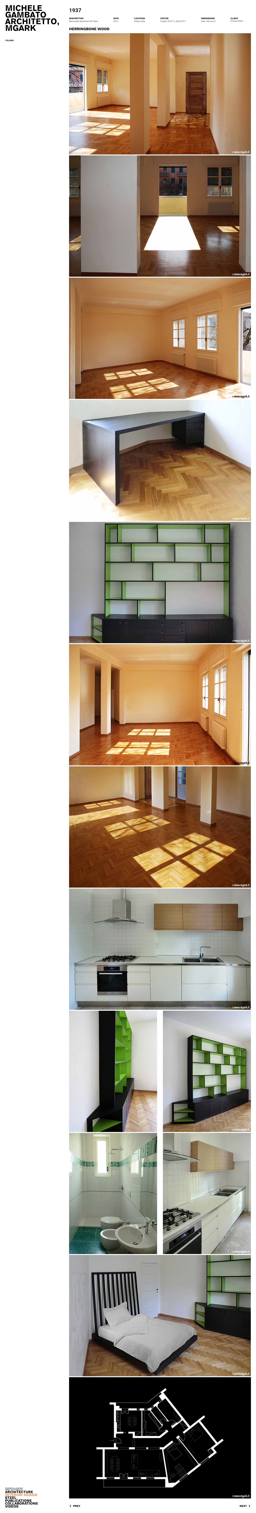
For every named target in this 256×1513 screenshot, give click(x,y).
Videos (11, 1506)
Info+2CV (14, 1489)
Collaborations (21, 1503)
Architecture (19, 1492)
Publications (18, 1500)
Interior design (21, 1495)
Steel (10, 1497)
